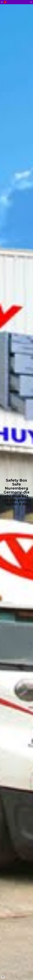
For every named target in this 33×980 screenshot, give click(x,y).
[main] (16, 492)
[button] (2, 2)
